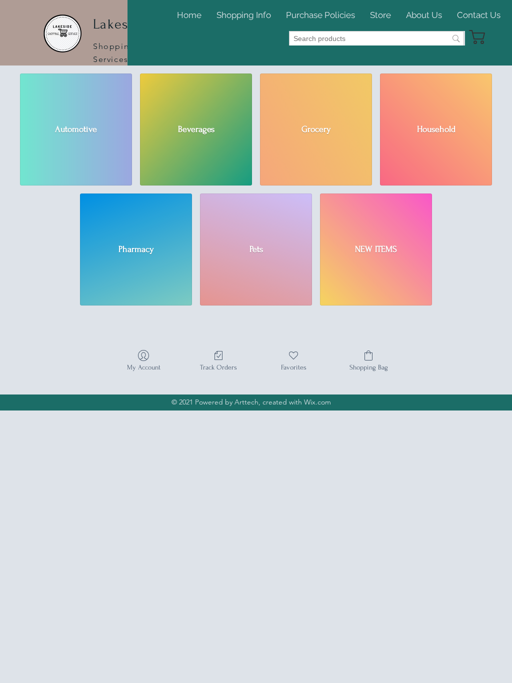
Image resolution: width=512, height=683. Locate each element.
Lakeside (120, 24)
